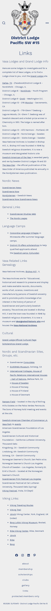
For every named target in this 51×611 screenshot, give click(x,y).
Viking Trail (15, 509)
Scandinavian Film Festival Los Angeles (21, 479)
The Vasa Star (8, 165)
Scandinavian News (11, 187)
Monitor (29, 102)
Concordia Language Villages (24, 233)
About (25, 563)
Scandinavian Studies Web (23, 214)
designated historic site (28, 321)
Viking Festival (9, 490)
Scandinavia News (28, 199)
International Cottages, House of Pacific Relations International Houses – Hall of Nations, (28, 375)
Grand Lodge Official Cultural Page (19, 340)
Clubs (25, 580)
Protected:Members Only (25, 596)
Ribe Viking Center (19, 531)
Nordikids (26, 90)
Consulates (29, 362)
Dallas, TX (7, 83)
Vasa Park (7, 424)
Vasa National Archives (25, 325)
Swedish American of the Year (17, 157)
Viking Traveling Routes (21, 505)
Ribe (12, 540)
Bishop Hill (31, 271)
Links (25, 591)
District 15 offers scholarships (24, 245)
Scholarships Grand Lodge (15, 344)
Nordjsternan (8, 195)
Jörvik (13, 514)
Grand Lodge (37, 76)
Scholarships (25, 574)
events (18, 424)
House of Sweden (20, 383)
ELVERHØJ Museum (19, 367)
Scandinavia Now (10, 191)
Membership (25, 569)
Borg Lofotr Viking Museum (23, 522)
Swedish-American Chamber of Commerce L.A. (25, 420)
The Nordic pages (18, 218)
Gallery (25, 585)
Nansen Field (8, 401)
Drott (22, 98)
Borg (12, 544)
